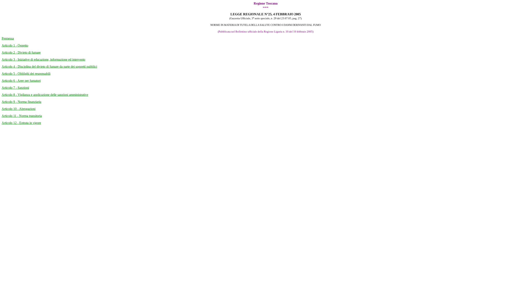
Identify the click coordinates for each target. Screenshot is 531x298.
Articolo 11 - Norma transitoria (22, 116)
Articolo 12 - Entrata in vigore (21, 123)
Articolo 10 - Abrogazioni (18, 109)
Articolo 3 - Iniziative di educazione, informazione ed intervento (43, 59)
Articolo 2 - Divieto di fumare (21, 52)
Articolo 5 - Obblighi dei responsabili (26, 73)
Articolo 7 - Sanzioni (15, 87)
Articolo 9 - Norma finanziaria (21, 101)
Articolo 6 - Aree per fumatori (21, 80)
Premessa (8, 38)
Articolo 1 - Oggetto (15, 45)
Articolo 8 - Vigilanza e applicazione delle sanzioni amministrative (45, 94)
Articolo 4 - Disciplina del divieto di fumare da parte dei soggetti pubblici (49, 66)
